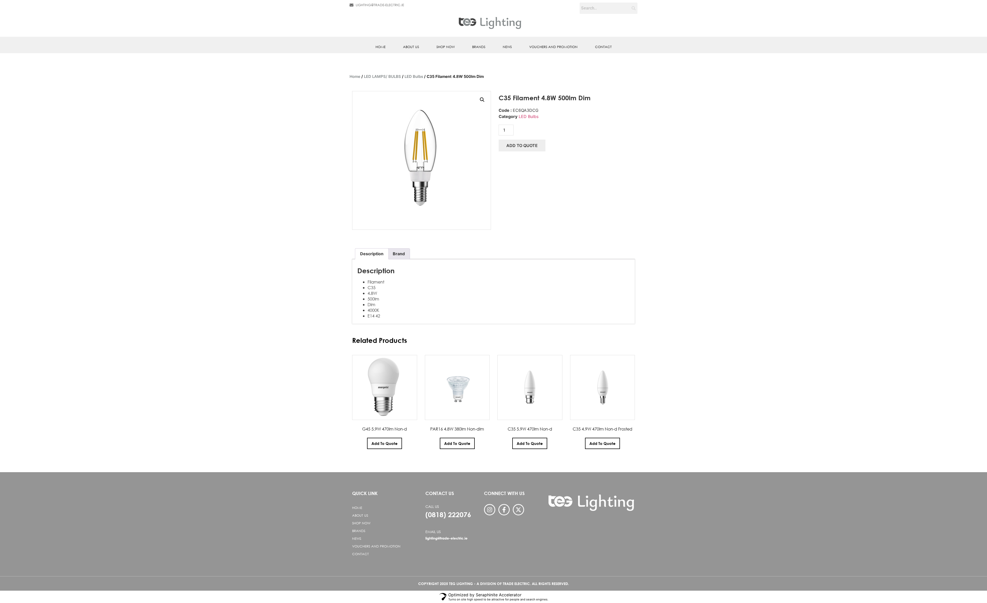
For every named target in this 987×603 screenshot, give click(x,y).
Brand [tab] (399, 253)
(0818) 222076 (448, 514)
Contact (603, 47)
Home (381, 47)
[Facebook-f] (504, 509)
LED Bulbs (414, 76)
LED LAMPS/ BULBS (382, 76)
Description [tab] (371, 253)
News (507, 47)
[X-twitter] (518, 509)
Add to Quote (522, 145)
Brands (478, 47)
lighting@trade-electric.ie (446, 538)
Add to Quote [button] (384, 443)
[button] (482, 99)
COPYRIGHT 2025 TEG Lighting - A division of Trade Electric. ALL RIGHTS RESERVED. (493, 583)
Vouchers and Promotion (553, 47)
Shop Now (445, 47)
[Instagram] (489, 509)
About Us (411, 47)
